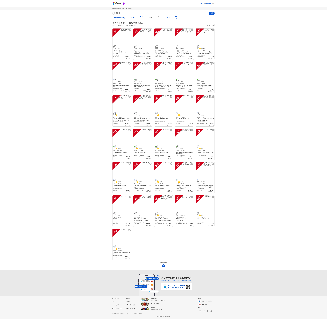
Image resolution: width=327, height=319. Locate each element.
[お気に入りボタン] (130, 30)
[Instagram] (204, 311)
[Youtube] (211, 311)
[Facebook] (207, 311)
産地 (150, 17)
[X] (200, 311)
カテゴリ (132, 17)
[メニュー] (213, 3)
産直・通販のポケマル (116, 8)
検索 (212, 13)
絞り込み (169, 17)
